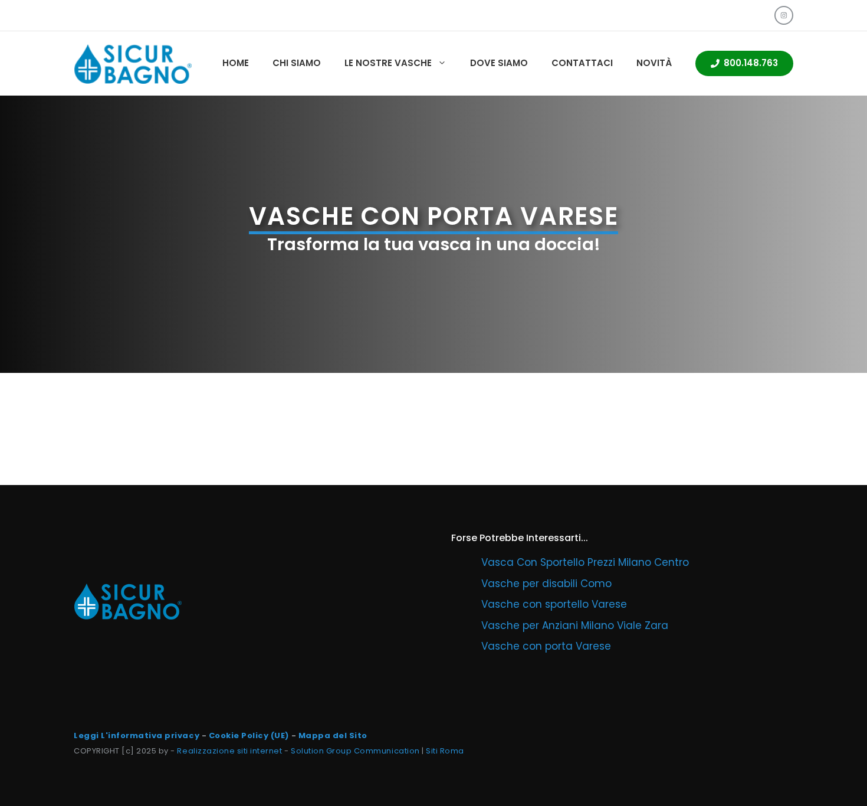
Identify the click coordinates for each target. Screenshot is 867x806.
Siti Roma (445, 750)
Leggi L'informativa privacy (136, 735)
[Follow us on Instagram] (783, 15)
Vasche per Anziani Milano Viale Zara (574, 625)
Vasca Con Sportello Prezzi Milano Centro (585, 562)
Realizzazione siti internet (229, 750)
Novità (654, 63)
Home (235, 63)
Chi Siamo (296, 63)
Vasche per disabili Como (546, 583)
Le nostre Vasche (388, 63)
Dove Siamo (499, 63)
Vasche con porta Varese (546, 646)
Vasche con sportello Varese (554, 604)
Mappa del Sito (332, 735)
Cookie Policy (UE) (249, 735)
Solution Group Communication (355, 750)
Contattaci (582, 63)
